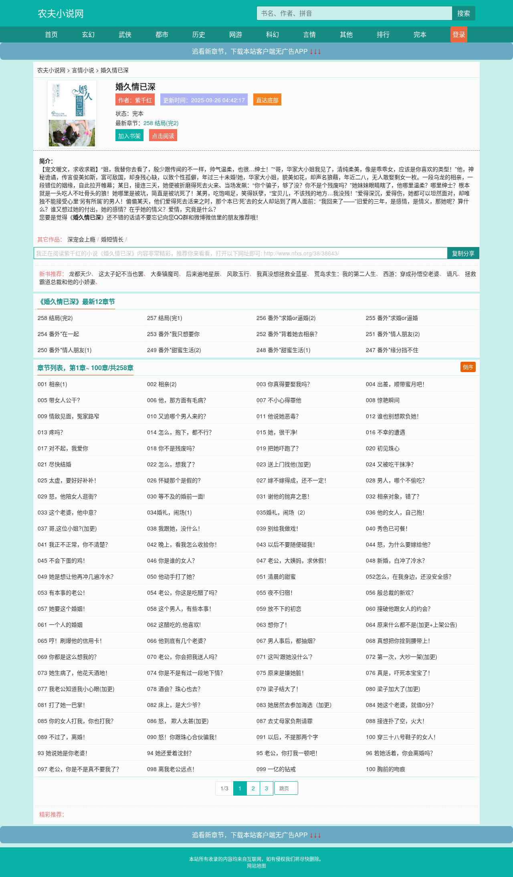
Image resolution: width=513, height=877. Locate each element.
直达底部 (267, 100)
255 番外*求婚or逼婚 (392, 318)
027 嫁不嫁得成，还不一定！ (292, 480)
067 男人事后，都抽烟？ (287, 640)
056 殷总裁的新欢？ (391, 592)
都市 (162, 34)
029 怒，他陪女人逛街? (67, 496)
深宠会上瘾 (81, 239)
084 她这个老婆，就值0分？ (401, 705)
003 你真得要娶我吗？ (284, 384)
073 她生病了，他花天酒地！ (74, 672)
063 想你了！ (273, 624)
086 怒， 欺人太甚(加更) (178, 721)
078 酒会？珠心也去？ (175, 689)
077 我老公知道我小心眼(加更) (76, 689)
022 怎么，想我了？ (172, 464)
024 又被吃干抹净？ (391, 464)
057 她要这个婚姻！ (63, 608)
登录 (458, 34)
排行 (383, 34)
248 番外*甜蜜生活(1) (283, 350)
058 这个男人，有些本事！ (180, 608)
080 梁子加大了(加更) (393, 689)
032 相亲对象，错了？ (394, 496)
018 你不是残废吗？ (172, 448)
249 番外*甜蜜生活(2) (174, 350)
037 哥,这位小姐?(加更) (67, 528)
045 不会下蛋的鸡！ (63, 560)
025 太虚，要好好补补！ (68, 480)
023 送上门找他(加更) (283, 464)
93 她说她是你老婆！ (64, 753)
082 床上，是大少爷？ (175, 705)
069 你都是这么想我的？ (68, 656)
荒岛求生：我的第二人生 (345, 273)
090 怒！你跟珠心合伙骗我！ (183, 737)
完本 (420, 34)
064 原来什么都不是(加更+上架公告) (411, 624)
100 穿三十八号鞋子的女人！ (402, 737)
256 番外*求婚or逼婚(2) (286, 318)
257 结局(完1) (164, 318)
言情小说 (83, 70)
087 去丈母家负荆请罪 (284, 721)
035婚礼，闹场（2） (282, 512)
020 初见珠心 (383, 448)
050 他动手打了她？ (172, 576)
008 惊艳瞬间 (383, 400)
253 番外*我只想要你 (173, 334)
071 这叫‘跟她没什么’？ (285, 656)
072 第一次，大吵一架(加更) (401, 656)
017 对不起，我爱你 (63, 448)
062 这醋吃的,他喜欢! (174, 624)
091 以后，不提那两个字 (287, 737)
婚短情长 (112, 239)
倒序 (468, 367)
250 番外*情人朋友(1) (65, 350)
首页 (51, 34)
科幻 (272, 34)
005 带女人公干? (59, 400)
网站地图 (256, 865)
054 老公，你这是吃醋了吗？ (183, 592)
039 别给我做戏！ (278, 528)
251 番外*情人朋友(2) (393, 334)
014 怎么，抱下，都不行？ (180, 432)
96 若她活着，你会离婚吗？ (401, 753)
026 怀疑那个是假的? (174, 480)
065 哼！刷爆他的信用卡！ (71, 640)
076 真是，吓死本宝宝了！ (399, 672)
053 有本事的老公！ (63, 592)
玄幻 (88, 34)
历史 (198, 34)
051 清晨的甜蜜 (276, 576)
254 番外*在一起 (58, 334)
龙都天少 (80, 273)
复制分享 (463, 253)
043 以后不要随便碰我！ (287, 544)
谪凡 (452, 273)
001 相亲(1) (52, 384)
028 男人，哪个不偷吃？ (397, 480)
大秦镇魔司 (165, 273)
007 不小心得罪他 (278, 400)
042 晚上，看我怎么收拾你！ (183, 544)
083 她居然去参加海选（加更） (295, 705)
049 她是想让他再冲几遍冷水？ (77, 576)
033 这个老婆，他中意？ (68, 512)
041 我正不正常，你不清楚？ (74, 544)
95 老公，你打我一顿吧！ (288, 753)
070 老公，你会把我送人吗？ (183, 656)
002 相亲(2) (162, 384)
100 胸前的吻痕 (385, 769)
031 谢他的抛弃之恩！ (284, 496)
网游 (235, 34)
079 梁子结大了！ (278, 689)
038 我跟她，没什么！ (175, 528)
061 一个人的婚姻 (60, 624)
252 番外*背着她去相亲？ (288, 334)
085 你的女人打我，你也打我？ (77, 721)
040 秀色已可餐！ (388, 528)
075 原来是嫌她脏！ (281, 672)
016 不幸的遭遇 (385, 432)
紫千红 (143, 100)
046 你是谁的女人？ (172, 560)
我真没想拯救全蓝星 (281, 273)
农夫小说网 (61, 13)
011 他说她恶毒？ (278, 416)
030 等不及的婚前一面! (176, 496)
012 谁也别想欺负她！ (394, 416)
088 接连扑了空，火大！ (397, 721)
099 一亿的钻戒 (276, 769)
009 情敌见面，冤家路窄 (68, 416)
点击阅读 (163, 136)
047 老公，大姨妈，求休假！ (292, 560)
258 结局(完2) (161, 123)
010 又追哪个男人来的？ (178, 416)
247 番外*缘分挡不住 (392, 350)
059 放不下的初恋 (278, 608)
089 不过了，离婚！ (63, 737)
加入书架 (129, 136)
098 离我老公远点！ (172, 769)
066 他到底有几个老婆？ (178, 640)
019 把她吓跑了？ (278, 448)
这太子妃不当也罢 (121, 273)
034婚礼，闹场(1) (169, 512)
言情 (309, 34)
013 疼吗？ (52, 432)
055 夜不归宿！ (276, 592)
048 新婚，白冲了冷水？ (397, 560)
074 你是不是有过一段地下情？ (186, 672)
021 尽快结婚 (54, 464)
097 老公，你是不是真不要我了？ (80, 769)
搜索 (463, 13)
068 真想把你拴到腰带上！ (399, 640)
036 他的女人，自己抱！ (397, 512)
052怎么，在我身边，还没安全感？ (410, 576)
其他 (346, 34)
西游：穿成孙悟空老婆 (411, 273)
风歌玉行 (238, 273)
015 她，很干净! (276, 432)
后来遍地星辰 (203, 273)
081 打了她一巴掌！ (63, 705)
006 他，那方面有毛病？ (178, 400)
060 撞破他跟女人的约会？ (399, 608)
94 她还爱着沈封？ (170, 753)
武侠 (125, 34)
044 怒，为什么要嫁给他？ (399, 544)
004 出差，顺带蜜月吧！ (397, 384)
